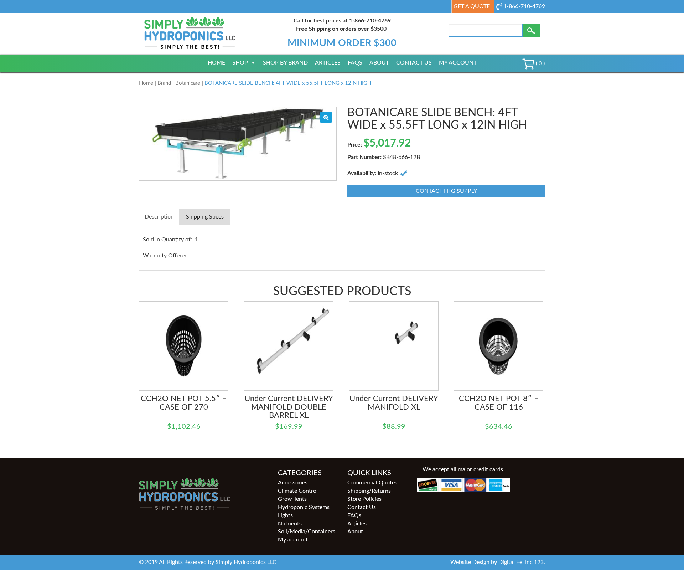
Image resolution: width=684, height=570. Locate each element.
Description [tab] (159, 217)
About (379, 63)
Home (216, 63)
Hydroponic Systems (304, 507)
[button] (326, 117)
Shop (240, 63)
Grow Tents (292, 499)
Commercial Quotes (372, 483)
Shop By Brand (285, 63)
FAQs (355, 63)
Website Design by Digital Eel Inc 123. (497, 562)
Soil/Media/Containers (306, 531)
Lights (285, 515)
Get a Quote (472, 6)
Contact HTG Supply (446, 191)
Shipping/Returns (369, 491)
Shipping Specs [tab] (205, 217)
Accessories (292, 483)
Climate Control (298, 491)
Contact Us (414, 63)
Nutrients (290, 524)
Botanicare (187, 83)
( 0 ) (539, 63)
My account (458, 63)
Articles (328, 63)
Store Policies (364, 499)
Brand (164, 83)
